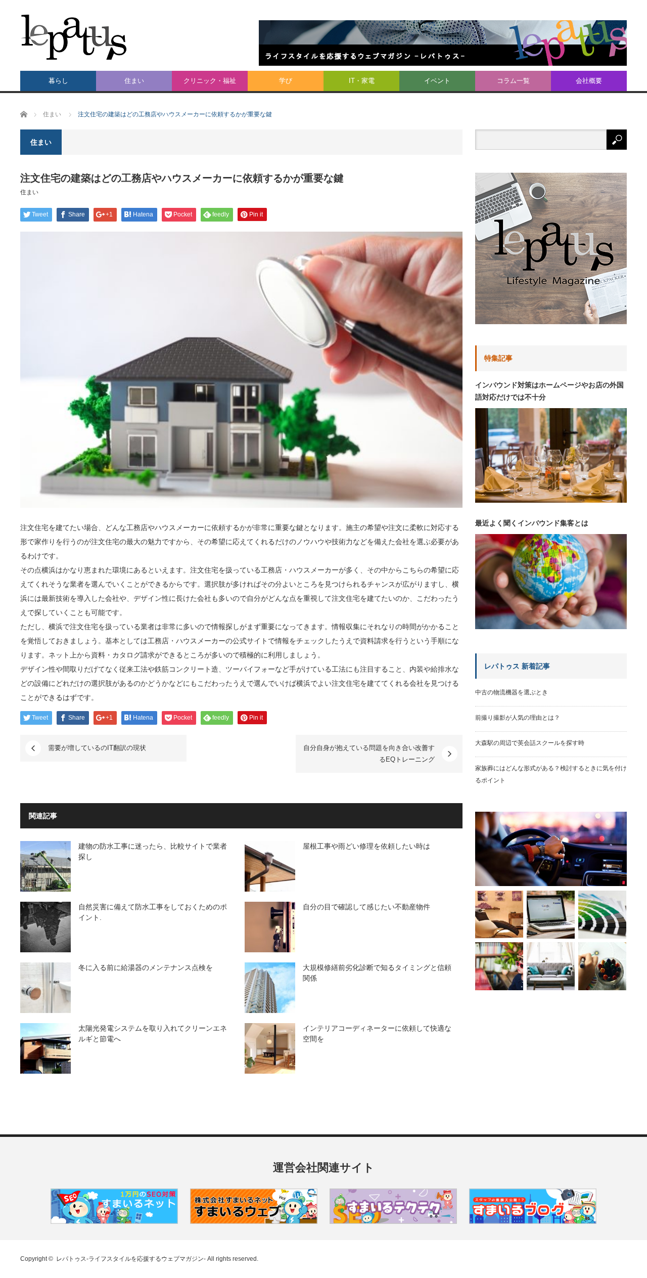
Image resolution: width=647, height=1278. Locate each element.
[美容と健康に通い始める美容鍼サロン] (499, 915)
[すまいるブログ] (533, 1221)
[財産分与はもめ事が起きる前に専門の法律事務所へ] (499, 966)
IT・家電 (362, 80)
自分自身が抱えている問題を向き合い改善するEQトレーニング (369, 753)
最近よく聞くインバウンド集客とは (531, 523)
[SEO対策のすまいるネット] (114, 1221)
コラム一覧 (513, 80)
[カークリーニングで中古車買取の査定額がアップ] (551, 849)
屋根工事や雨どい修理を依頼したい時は (366, 846)
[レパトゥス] (74, 37)
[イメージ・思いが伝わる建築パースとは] (602, 966)
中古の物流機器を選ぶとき (511, 692)
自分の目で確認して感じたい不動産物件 (366, 907)
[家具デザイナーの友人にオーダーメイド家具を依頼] (551, 966)
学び (285, 80)
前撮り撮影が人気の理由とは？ (517, 717)
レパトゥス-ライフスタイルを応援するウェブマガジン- (131, 1258)
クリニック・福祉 (209, 80)
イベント (437, 80)
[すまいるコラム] (393, 1221)
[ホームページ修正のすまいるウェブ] (253, 1221)
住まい (134, 80)
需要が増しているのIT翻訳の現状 (97, 748)
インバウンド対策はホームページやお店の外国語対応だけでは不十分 (549, 391)
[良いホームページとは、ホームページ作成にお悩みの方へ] (551, 915)
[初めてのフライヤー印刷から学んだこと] (602, 915)
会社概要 (589, 80)
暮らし (58, 80)
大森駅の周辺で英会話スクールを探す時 (529, 742)
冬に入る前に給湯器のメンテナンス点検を (145, 967)
